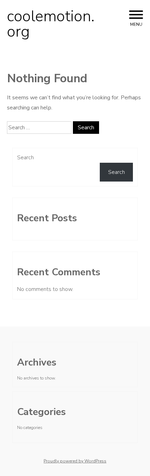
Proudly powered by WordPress (75, 461)
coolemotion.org (51, 24)
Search (25, 157)
